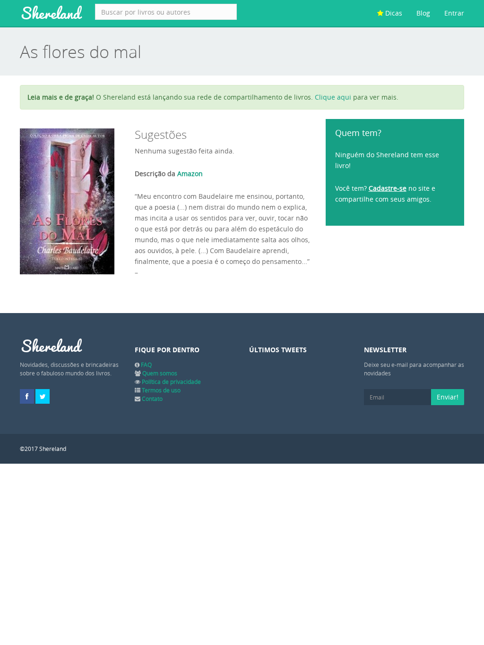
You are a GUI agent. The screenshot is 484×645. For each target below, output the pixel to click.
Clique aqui (333, 97)
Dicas (392, 12)
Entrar (454, 12)
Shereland (50, 13)
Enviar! (447, 396)
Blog (423, 12)
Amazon (190, 173)
